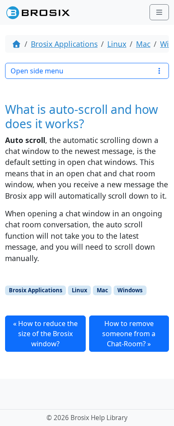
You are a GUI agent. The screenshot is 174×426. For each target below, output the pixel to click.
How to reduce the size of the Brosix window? (48, 333)
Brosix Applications (64, 44)
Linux (116, 44)
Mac (143, 44)
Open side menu (37, 70)
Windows (130, 290)
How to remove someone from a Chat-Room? (128, 333)
